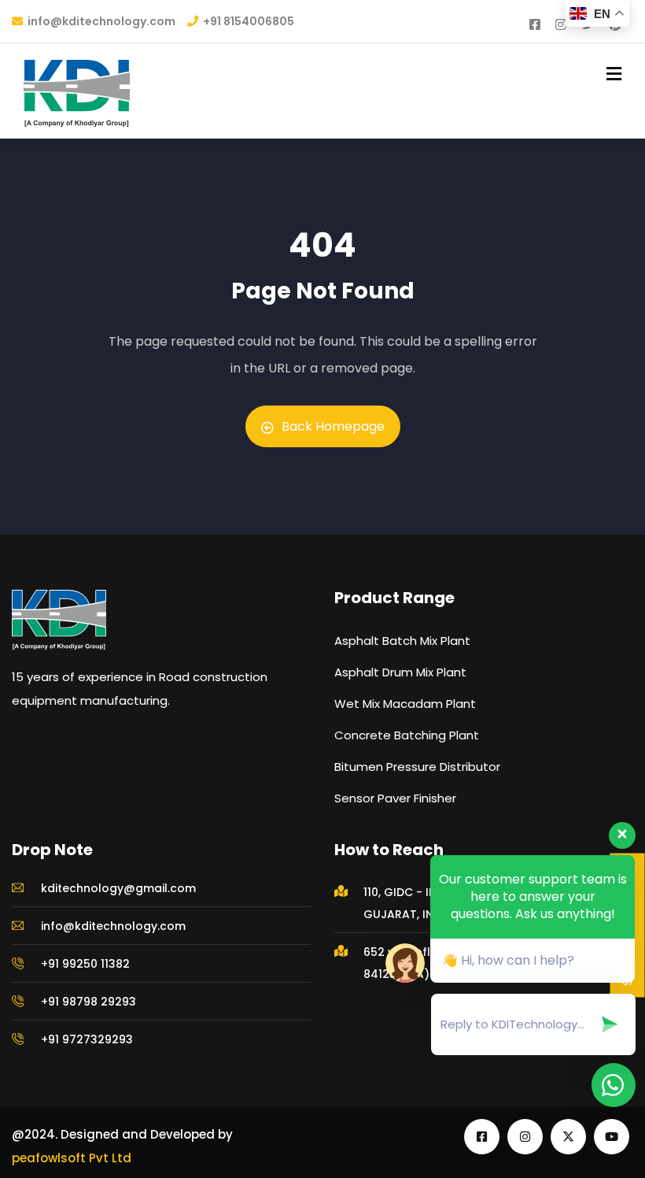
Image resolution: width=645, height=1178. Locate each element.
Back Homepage (333, 426)
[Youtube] (611, 1136)
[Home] (59, 620)
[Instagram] (525, 1136)
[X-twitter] (568, 1136)
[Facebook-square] (481, 1136)
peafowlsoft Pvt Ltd (71, 1158)
